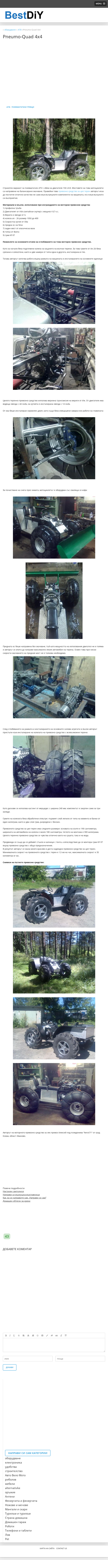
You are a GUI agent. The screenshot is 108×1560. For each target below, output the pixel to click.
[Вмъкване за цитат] (56, 1335)
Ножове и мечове (16, 1505)
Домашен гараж (15, 1522)
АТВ (8, 107)
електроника (13, 1462)
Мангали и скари (16, 1509)
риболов (10, 1479)
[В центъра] (28, 1335)
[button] (100, 3)
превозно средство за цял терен (74, 191)
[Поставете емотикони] (37, 1335)
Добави (9, 1367)
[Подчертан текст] (14, 1335)
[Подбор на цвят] (47, 1335)
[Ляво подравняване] (23, 1335)
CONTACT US (61, 1548)
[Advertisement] (54, 59)
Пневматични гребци (23, 107)
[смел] (6, 1335)
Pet (7, 1539)
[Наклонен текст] (10, 1335)
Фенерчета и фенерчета (21, 1501)
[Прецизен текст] (18, 1335)
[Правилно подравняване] (33, 1335)
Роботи (9, 1526)
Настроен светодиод (13, 1191)
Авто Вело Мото (15, 1475)
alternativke (12, 1488)
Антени (10, 1496)
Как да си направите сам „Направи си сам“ (24, 1197)
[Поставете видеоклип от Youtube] (42, 1335)
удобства (11, 1467)
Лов (7, 1535)
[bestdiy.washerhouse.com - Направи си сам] (31, 15)
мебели (10, 1484)
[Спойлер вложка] (65, 1335)
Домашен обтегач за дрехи (16, 1201)
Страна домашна (16, 1518)
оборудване (13, 1458)
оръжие (10, 1492)
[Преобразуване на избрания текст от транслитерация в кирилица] (61, 1335)
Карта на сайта (47, 1548)
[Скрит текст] (52, 1335)
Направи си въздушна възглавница (21, 1194)
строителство (13, 1471)
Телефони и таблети (18, 1530)
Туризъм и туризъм (18, 1513)
